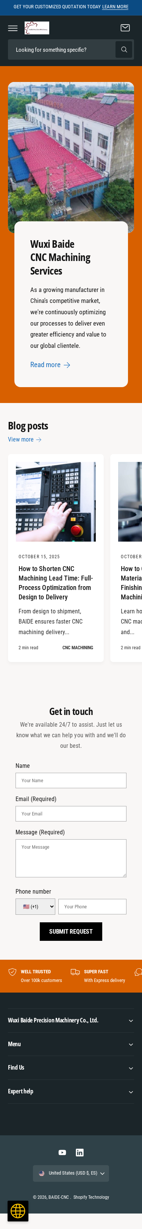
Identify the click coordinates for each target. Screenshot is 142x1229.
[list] (71, 976)
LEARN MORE (115, 6)
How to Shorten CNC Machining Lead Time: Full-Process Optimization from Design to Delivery (56, 583)
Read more (45, 364)
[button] (13, 28)
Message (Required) (40, 832)
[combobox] (71, 49)
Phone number (33, 891)
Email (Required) (36, 799)
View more (21, 439)
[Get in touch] (125, 28)
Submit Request (71, 931)
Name (23, 766)
